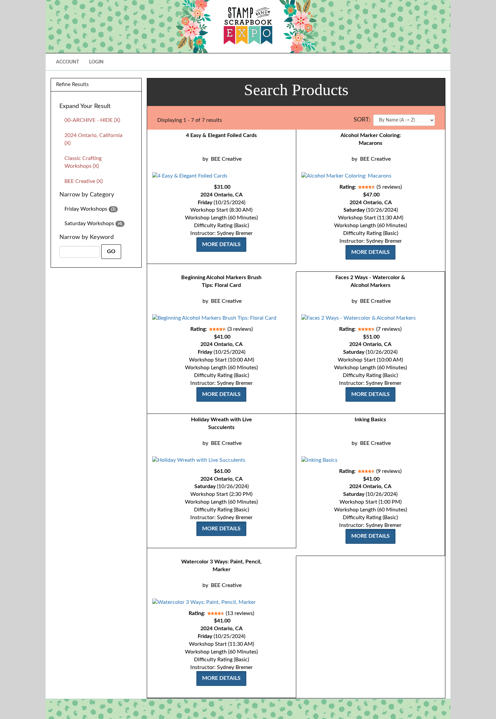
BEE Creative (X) (83, 181)
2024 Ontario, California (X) (93, 139)
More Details (221, 244)
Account (67, 62)
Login (96, 62)
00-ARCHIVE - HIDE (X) (92, 120)
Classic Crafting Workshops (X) (83, 162)
